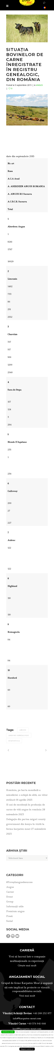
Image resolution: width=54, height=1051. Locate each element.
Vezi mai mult (27, 995)
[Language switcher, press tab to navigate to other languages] (44, 7)
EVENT (9, 896)
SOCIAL (9, 920)
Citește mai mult (27, 965)
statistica (14, 741)
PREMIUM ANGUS (15, 911)
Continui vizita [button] (8, 1032)
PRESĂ (9, 916)
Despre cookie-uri (27, 1049)
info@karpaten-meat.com (27, 1018)
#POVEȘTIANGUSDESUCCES (19, 882)
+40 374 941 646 (36, 1023)
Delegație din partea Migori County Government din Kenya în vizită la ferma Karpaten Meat (26, 824)
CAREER (10, 891)
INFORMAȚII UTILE (15, 906)
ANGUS (39, 85)
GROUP (9, 901)
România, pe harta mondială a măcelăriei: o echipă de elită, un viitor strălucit (27, 795)
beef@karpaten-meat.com (27, 1028)
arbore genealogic (18, 735)
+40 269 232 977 (42, 1013)
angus (22, 730)
